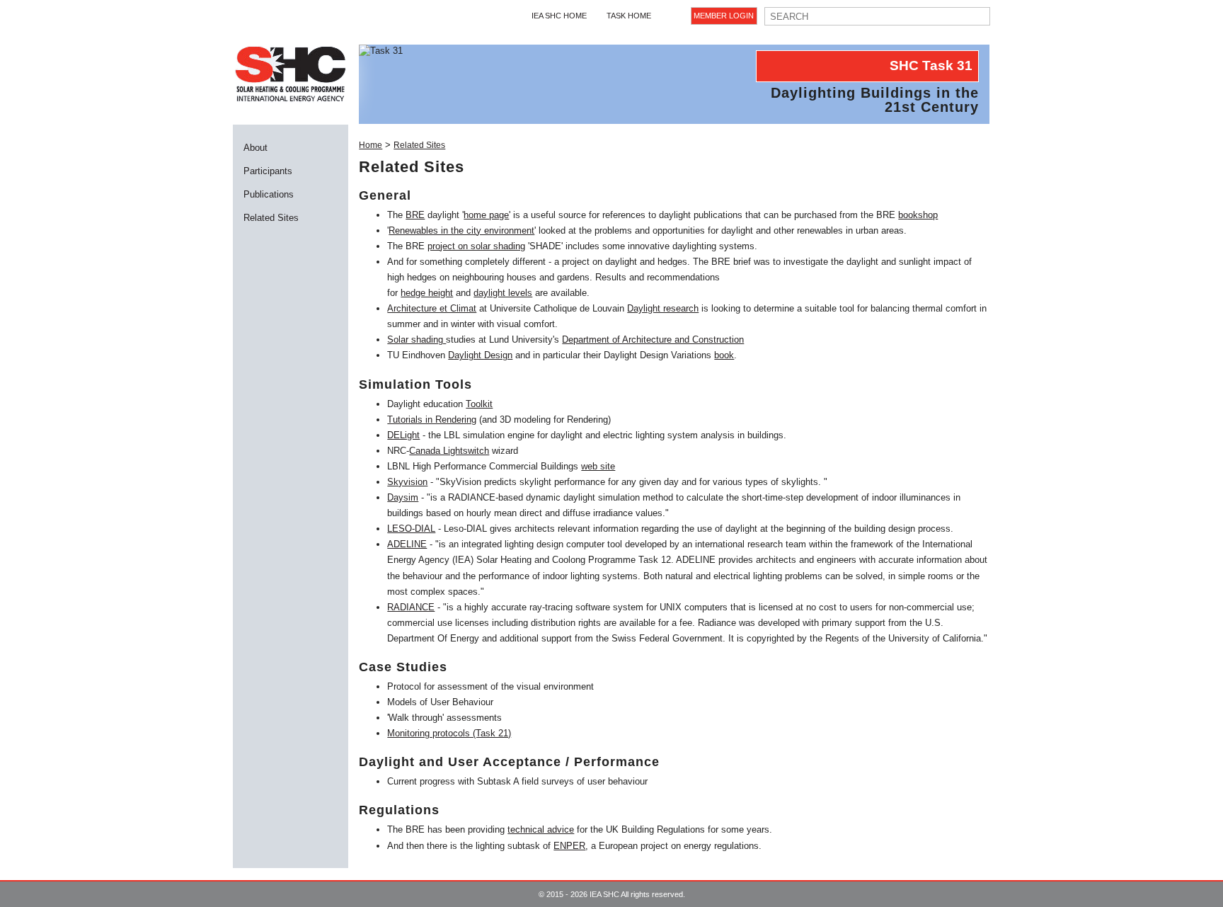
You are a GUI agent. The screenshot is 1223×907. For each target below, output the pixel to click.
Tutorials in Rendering (431, 419)
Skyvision (407, 482)
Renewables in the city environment (461, 230)
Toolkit (479, 404)
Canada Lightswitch (449, 450)
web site (598, 466)
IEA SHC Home (559, 15)
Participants (267, 171)
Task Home (629, 15)
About (255, 147)
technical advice (540, 829)
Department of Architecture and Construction (653, 339)
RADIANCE (411, 607)
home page (486, 215)
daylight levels (502, 292)
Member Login (724, 15)
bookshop (918, 215)
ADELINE (407, 544)
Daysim (402, 497)
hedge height (427, 292)
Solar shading (416, 339)
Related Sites (271, 217)
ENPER (569, 845)
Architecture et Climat (431, 308)
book (724, 355)
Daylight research (663, 308)
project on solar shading (476, 246)
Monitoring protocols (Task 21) (449, 733)
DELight (403, 435)
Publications (268, 194)
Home (370, 145)
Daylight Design (480, 355)
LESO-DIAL (411, 528)
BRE (415, 215)
